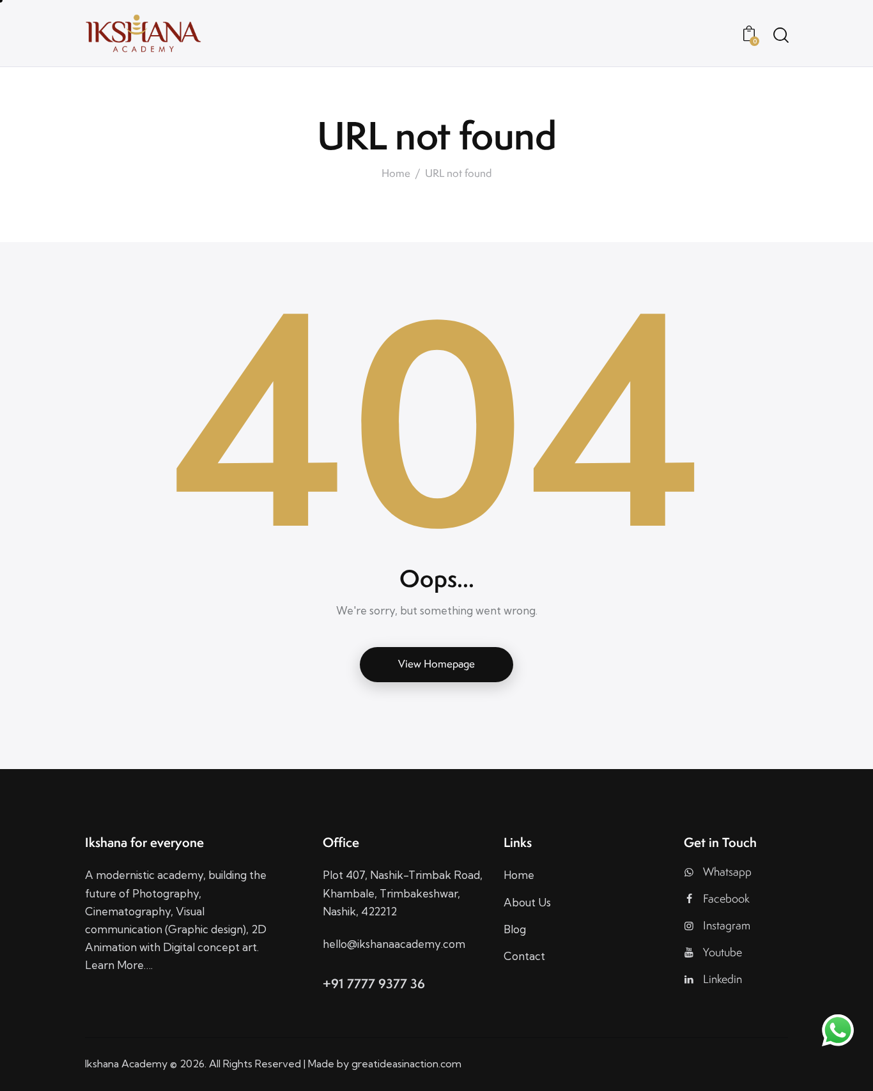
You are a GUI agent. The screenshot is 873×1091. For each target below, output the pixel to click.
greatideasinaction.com (406, 1063)
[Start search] (780, 35)
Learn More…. (119, 965)
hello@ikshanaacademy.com (394, 943)
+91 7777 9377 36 (374, 983)
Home (396, 173)
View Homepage (436, 664)
